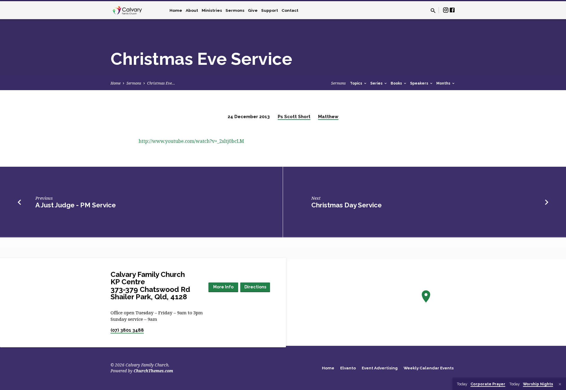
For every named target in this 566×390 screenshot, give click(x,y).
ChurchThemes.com (153, 371)
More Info (223, 287)
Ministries (212, 10)
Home (176, 10)
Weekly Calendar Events (429, 368)
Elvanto (348, 368)
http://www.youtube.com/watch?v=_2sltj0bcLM (191, 141)
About (192, 10)
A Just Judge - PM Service (75, 205)
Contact (290, 10)
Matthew (328, 116)
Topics (356, 83)
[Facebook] (452, 10)
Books (397, 83)
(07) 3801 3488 (127, 330)
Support (269, 10)
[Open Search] (433, 10)
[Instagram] (445, 10)
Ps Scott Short (294, 116)
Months (443, 83)
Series (377, 83)
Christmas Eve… (161, 83)
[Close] (560, 384)
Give (253, 10)
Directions (255, 287)
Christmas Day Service (346, 205)
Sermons (235, 10)
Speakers (419, 83)
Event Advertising (380, 368)
